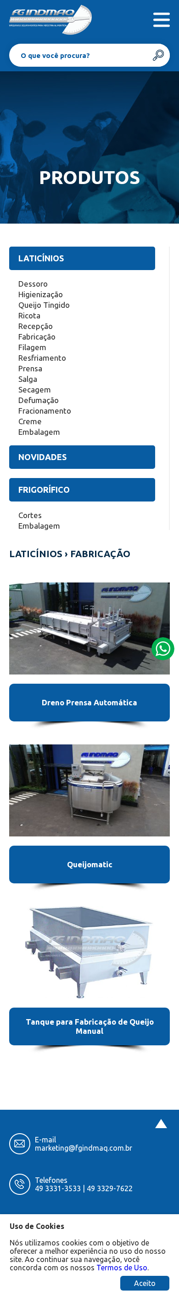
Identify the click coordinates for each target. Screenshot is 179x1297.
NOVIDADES (42, 456)
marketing (51, 1148)
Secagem (34, 389)
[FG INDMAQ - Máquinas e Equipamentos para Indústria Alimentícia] (50, 20)
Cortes (30, 515)
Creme (30, 421)
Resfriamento (42, 357)
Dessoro (33, 283)
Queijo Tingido (44, 304)
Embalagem (39, 431)
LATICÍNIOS (41, 258)
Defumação (38, 400)
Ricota (29, 315)
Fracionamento (44, 410)
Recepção (35, 326)
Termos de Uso (121, 1267)
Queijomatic (89, 864)
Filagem (32, 347)
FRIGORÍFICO (44, 489)
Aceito (145, 1283)
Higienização (40, 294)
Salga (27, 379)
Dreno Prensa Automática (89, 702)
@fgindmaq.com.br (100, 1148)
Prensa (30, 368)
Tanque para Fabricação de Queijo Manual (90, 1026)
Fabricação (37, 336)
